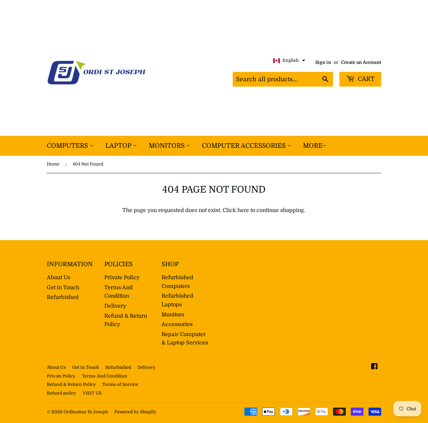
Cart (365, 79)
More (313, 145)
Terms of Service (120, 384)
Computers (68, 145)
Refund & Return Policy (71, 384)
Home (53, 164)
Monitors (167, 145)
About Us (58, 278)
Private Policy (121, 278)
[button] (289, 61)
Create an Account (361, 62)
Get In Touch (85, 367)
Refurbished (63, 297)
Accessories (177, 324)
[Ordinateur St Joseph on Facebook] (374, 367)
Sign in (323, 62)
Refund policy (61, 393)
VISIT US (92, 393)
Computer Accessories (244, 145)
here (243, 210)
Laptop (119, 145)
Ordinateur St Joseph (86, 411)
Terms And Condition (104, 376)
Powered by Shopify (135, 411)
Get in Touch (63, 288)
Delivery (115, 306)
